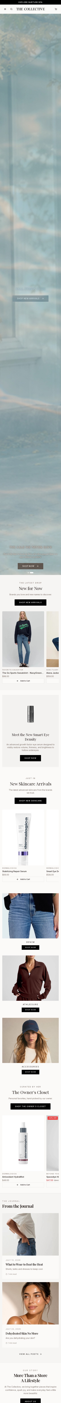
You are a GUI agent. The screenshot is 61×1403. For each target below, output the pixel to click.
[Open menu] (5, 9)
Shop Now (30, 758)
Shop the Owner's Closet (30, 1106)
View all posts (29, 1354)
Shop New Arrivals (30, 602)
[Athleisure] (30, 978)
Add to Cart (25, 681)
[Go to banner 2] (31, 572)
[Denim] (30, 915)
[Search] (11, 9)
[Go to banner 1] (28, 572)
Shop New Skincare (30, 801)
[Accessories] (30, 1040)
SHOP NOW (28, 566)
